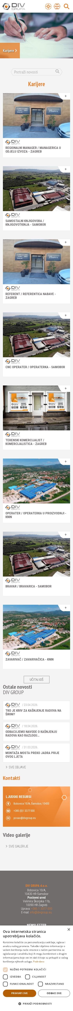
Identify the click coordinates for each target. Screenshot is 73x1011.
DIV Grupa (18, 7)
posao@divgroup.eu (25, 818)
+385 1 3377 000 (41, 909)
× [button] (68, 929)
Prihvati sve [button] (19, 993)
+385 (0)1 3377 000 (24, 810)
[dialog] (36, 968)
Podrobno (38, 961)
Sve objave (17, 767)
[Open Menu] (48, 6)
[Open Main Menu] (57, 6)
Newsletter (36, 925)
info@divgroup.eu (40, 912)
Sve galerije (18, 846)
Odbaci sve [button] (54, 993)
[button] (36, 1004)
